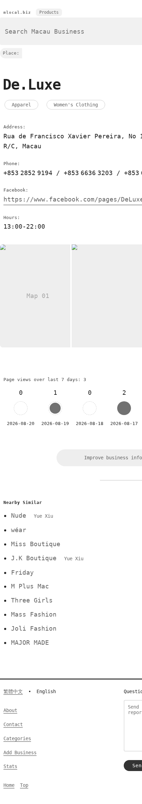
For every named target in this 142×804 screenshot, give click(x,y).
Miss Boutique (35, 544)
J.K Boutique (47, 558)
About (10, 710)
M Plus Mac (30, 586)
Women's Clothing (76, 104)
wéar (18, 529)
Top (24, 785)
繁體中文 (13, 691)
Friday (22, 572)
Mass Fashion (34, 614)
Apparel (21, 104)
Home (8, 785)
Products (49, 12)
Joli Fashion (34, 628)
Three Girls (32, 600)
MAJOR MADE (30, 642)
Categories (17, 738)
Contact (13, 724)
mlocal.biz (17, 12)
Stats (10, 766)
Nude (32, 515)
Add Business (20, 752)
